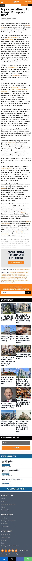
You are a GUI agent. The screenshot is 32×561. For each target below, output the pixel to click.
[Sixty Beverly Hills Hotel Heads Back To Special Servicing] (8, 334)
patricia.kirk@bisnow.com (22, 269)
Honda (8, 274)
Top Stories (5, 526)
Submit (27, 292)
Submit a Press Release (8, 504)
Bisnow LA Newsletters (10, 437)
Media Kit (4, 501)
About (3, 498)
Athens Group (8, 39)
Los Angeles (25, 5)
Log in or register (16, 262)
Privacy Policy (5, 534)
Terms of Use (5, 537)
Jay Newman (14, 274)
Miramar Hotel (21, 275)
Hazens (3, 188)
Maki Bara (14, 275)
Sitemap (3, 540)
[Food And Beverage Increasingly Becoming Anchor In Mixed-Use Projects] (23, 398)
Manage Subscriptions (8, 521)
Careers (3, 507)
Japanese (23, 212)
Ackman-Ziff (13, 272)
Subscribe (28, 2)
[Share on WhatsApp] (28, 559)
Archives (4, 518)
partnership (14, 87)
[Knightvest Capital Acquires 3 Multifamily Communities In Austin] (8, 421)
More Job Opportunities (16, 489)
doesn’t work (12, 67)
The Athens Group (19, 278)
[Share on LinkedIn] (4, 559)
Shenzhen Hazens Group (14, 277)
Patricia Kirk (4, 20)
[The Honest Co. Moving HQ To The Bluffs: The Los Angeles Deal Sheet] (8, 314)
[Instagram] (12, 550)
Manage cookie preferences (10, 546)
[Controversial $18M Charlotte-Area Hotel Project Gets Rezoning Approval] (23, 334)
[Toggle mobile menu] (2, 2)
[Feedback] (16, 550)
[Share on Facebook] (20, 559)
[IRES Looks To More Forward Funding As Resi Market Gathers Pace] (8, 398)
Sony (12, 278)
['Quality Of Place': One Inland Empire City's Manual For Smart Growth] (8, 377)
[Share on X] (12, 559)
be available (16, 75)
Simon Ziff (24, 277)
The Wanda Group (19, 280)
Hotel (30, 5)
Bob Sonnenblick (13, 37)
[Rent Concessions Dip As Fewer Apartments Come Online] (23, 355)
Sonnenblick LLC (5, 278)
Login (3, 543)
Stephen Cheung (6, 168)
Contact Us (4, 510)
